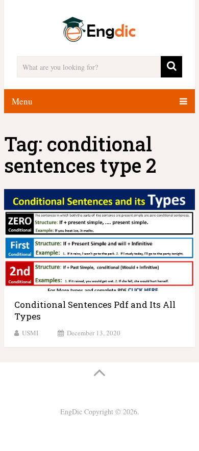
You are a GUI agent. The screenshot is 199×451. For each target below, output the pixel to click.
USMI (30, 332)
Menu (22, 101)
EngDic (71, 411)
